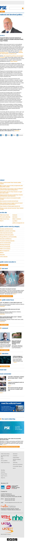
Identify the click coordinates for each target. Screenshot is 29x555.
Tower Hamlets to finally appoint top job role (10, 206)
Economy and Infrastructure (6, 228)
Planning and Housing (5, 244)
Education (2, 254)
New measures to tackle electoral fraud (9, 201)
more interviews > (5, 366)
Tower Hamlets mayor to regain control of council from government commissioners (11, 204)
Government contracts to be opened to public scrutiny (10, 198)
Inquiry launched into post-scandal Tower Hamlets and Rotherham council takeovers (11, 195)
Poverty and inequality (5, 246)
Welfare (2, 252)
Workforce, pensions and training (7, 230)
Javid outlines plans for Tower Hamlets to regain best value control (11, 192)
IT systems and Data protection (7, 240)
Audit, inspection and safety (6, 232)
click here (17, 130)
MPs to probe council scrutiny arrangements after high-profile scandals (11, 186)
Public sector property (5, 248)
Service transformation (5, 242)
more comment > (5, 350)
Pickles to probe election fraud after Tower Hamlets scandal (11, 209)
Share (14, 135)
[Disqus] (12, 158)
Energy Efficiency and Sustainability (8, 236)
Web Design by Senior (6, 534)
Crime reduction (3, 256)
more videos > (4, 265)
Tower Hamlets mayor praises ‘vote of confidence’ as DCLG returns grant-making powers (11, 189)
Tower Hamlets (13, 61)
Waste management (4, 250)
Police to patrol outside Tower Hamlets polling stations (10, 183)
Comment (21, 135)
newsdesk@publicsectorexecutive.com (13, 502)
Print (3, 135)
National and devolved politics (7, 234)
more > (14, 293)
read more (2, 306)
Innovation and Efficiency (6, 238)
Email (8, 135)
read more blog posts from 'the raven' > (10, 446)
